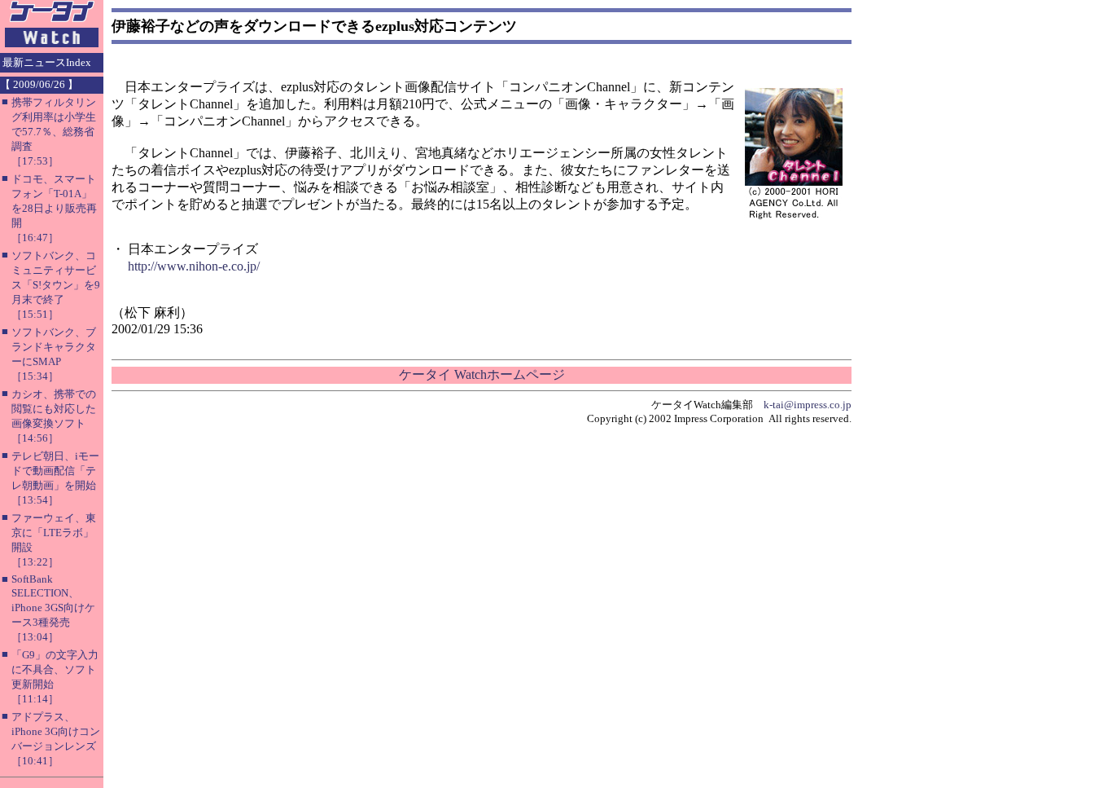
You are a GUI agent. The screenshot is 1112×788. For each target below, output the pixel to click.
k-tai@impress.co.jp (808, 404)
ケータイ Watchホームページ (482, 374)
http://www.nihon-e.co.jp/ (194, 266)
